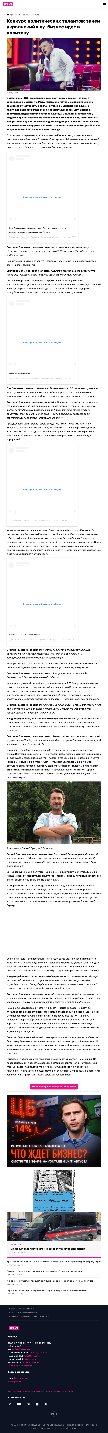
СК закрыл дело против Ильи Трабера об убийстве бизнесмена (48, 1248)
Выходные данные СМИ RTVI (21, 1309)
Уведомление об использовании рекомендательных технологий (40, 1391)
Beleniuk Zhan (31, 520)
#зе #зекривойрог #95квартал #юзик (24, 635)
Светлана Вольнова (30, 237)
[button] (105, 4)
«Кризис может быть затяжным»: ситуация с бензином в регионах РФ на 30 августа (50, 1281)
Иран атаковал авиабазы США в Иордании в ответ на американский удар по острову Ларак (54, 1261)
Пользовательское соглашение (23, 1313)
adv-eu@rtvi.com (31, 1362)
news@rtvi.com (31, 1356)
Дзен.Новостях (20, 1378)
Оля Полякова (29, 378)
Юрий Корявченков (30, 640)
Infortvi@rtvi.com (38, 1352)
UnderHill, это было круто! (20, 373)
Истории (12, 15)
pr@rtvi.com (30, 1359)
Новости (16, 1244)
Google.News (16, 1381)
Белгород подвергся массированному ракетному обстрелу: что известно (44, 1271)
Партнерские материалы (20, 1365)
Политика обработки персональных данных (29, 1317)
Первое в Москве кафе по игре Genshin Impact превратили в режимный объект (47, 1290)
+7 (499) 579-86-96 (21, 1349)
